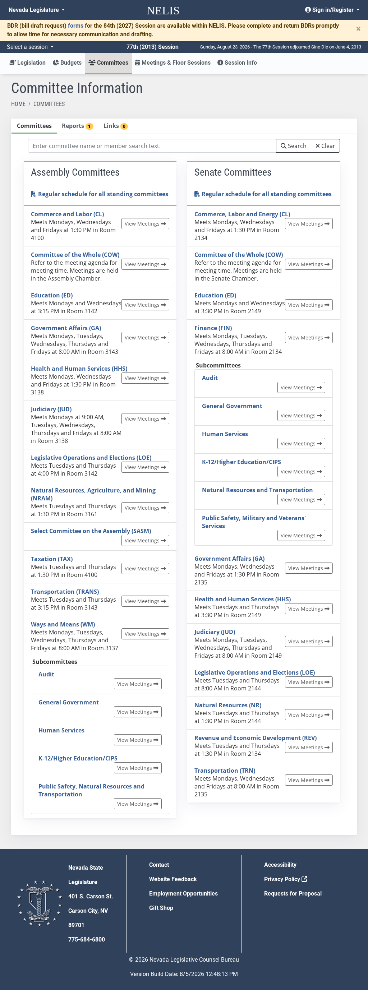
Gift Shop (161, 908)
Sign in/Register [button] (333, 9)
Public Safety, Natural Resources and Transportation (91, 790)
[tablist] (184, 477)
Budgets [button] (70, 62)
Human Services (61, 730)
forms (75, 25)
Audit (46, 674)
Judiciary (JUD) (51, 409)
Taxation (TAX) (52, 559)
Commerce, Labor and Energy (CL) (242, 214)
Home (18, 104)
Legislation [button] (31, 62)
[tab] (34, 126)
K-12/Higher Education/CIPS (78, 758)
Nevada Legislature (34, 9)
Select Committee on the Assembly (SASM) (91, 531)
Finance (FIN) (213, 328)
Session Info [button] (240, 62)
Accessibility (280, 864)
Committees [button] (112, 62)
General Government (68, 702)
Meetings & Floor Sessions (175, 62)
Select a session (28, 46)
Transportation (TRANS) (65, 592)
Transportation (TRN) (224, 770)
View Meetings (143, 223)
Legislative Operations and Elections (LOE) (91, 458)
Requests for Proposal (293, 893)
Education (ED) (52, 295)
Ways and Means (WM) (63, 624)
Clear (327, 146)
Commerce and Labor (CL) (67, 214)
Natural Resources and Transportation (257, 490)
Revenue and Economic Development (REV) (255, 738)
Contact (159, 864)
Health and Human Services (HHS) (79, 369)
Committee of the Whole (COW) (75, 255)
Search (296, 146)
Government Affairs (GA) (66, 328)
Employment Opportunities (183, 893)
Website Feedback (173, 879)
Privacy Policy (283, 879)
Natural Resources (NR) (227, 705)
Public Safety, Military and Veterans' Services (254, 522)
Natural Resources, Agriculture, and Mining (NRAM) (93, 494)
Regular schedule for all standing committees (102, 194)
